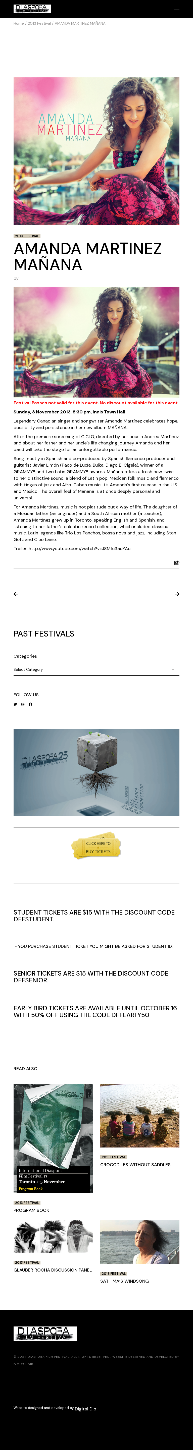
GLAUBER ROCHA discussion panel (53, 1270)
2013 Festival (39, 23)
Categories (25, 656)
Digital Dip (23, 1364)
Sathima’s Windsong (124, 1281)
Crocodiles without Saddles (135, 1165)
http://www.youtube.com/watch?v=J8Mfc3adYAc (79, 549)
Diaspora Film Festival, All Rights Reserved (69, 1357)
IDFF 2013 (139, 594)
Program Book (53, 594)
